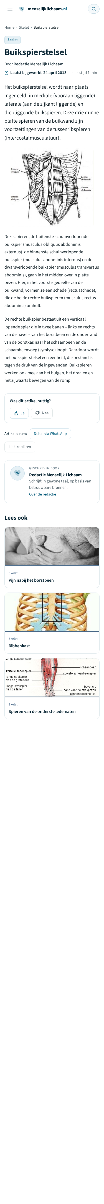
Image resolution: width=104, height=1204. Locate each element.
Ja (23, 413)
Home (9, 27)
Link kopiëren (20, 447)
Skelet (24, 27)
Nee (45, 413)
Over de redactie (42, 494)
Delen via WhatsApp (50, 434)
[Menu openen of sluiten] (10, 8)
